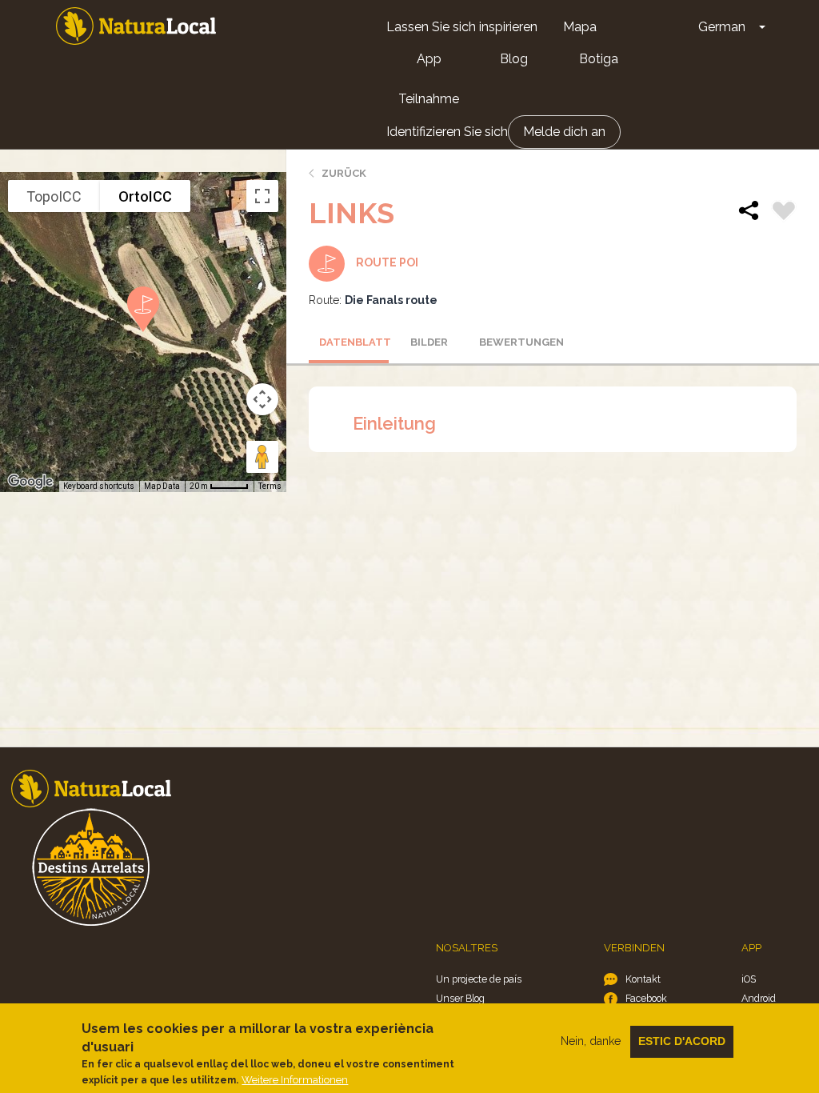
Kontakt (643, 979)
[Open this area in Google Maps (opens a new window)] (30, 481)
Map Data (162, 486)
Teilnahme (428, 98)
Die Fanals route (391, 300)
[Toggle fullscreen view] (262, 196)
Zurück (344, 173)
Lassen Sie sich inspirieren (461, 26)
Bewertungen (514, 342)
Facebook (646, 998)
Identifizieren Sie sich (447, 131)
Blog (514, 58)
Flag (784, 213)
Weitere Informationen (295, 1080)
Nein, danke (591, 1041)
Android (758, 998)
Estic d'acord (681, 1041)
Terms (270, 486)
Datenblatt (354, 342)
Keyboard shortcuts (98, 486)
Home (136, 26)
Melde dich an (564, 131)
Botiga (598, 58)
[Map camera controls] (262, 399)
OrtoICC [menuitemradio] (145, 196)
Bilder (429, 342)
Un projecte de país (478, 979)
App (429, 58)
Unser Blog (460, 998)
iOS (748, 979)
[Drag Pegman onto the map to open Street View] (262, 457)
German (721, 26)
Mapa (580, 26)
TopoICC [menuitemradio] (54, 196)
